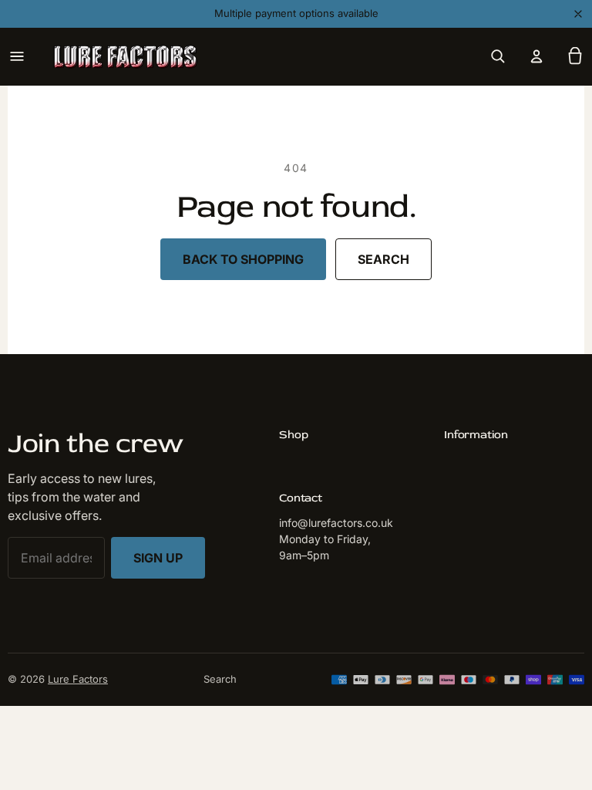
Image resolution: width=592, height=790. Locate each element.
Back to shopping (243, 259)
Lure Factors (78, 679)
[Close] (578, 14)
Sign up (158, 557)
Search (383, 259)
